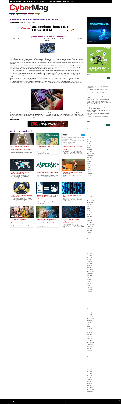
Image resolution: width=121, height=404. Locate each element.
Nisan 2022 (89, 289)
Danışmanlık (42, 1)
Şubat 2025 (89, 356)
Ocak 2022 (89, 283)
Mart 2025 (89, 358)
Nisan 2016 (89, 147)
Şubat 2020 (89, 238)
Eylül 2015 (89, 133)
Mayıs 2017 (89, 173)
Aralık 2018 (89, 210)
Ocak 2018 (89, 189)
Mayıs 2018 (89, 196)
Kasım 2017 (90, 185)
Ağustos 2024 (90, 344)
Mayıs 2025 (89, 362)
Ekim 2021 (89, 277)
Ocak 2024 (89, 330)
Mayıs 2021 (89, 267)
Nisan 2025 (89, 360)
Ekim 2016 (89, 159)
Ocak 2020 (89, 236)
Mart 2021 (89, 263)
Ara (108, 78)
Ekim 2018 (89, 206)
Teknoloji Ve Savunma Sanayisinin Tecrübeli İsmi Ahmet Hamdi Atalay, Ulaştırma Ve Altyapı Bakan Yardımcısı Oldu (98, 86)
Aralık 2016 (89, 163)
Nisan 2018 (89, 194)
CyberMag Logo (71, 1)
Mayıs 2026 (89, 385)
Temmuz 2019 (90, 224)
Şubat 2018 (89, 191)
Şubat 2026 (89, 379)
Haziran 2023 (90, 316)
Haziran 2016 (90, 151)
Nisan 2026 (89, 383)
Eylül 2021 (89, 275)
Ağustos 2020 (90, 249)
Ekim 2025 (89, 371)
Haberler (18, 15)
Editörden (29, 1)
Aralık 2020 (89, 257)
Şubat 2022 (89, 285)
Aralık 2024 (89, 352)
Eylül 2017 (89, 181)
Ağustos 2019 (90, 226)
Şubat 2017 (89, 167)
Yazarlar (36, 1)
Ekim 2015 (89, 135)
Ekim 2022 (89, 301)
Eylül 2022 (89, 299)
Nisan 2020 (89, 242)
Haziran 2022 (90, 293)
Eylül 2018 (89, 204)
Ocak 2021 (89, 259)
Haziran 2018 (90, 198)
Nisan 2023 (89, 312)
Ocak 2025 (89, 354)
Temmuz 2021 (90, 271)
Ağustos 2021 (90, 273)
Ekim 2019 (89, 230)
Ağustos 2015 (90, 132)
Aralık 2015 (89, 139)
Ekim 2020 (89, 253)
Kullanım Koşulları (64, 403)
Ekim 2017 (89, 183)
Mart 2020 (89, 240)
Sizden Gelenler (57, 1)
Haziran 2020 (90, 246)
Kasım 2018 (90, 208)
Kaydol (108, 125)
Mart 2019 (89, 216)
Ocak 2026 (89, 377)
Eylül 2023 (89, 322)
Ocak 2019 (89, 212)
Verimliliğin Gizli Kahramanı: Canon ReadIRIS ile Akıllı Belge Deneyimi (98, 114)
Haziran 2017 (90, 175)
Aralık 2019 (89, 234)
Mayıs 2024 (89, 338)
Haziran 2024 (90, 340)
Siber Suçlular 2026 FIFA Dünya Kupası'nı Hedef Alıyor (97, 96)
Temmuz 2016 (90, 153)
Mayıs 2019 (89, 220)
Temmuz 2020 (90, 248)
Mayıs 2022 (89, 291)
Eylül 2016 (89, 157)
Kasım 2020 (90, 255)
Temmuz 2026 (90, 389)
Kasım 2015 (90, 137)
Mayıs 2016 (89, 149)
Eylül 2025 (89, 369)
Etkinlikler (24, 15)
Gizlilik (58, 403)
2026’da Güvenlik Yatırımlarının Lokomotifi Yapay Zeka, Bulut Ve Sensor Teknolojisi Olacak (98, 117)
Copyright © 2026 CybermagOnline (9, 401)
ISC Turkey (49, 1)
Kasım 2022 (90, 303)
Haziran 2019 (90, 222)
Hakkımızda (19, 1)
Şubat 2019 (89, 214)
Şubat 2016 (89, 143)
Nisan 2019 (89, 218)
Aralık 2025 (89, 375)
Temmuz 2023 (90, 318)
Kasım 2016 (90, 161)
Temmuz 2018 (90, 200)
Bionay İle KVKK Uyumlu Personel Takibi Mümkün (98, 99)
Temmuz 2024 (90, 342)
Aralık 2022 (89, 305)
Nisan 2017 (89, 171)
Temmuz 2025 (90, 366)
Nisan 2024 (89, 336)
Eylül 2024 (89, 346)
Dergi (24, 1)
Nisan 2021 (89, 265)
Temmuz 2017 (90, 177)
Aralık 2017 (89, 187)
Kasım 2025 (90, 373)
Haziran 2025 (90, 364)
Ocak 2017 (89, 165)
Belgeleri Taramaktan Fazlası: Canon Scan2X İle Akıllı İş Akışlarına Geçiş (98, 111)
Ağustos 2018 (90, 202)
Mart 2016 (89, 145)
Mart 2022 (89, 287)
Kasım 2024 (90, 350)
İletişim (64, 1)
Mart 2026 (89, 381)
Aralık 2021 (89, 281)
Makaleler (12, 15)
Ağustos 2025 (90, 367)
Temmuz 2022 (90, 295)
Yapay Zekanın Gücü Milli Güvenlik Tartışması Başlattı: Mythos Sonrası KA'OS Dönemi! (99, 107)
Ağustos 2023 (90, 320)
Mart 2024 (89, 334)
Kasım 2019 (90, 232)
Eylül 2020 (89, 251)
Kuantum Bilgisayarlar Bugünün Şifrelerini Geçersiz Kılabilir (98, 93)
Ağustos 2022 (90, 297)
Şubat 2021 (89, 261)
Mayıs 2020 (89, 244)
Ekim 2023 (89, 324)
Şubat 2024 (89, 332)
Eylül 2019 (89, 228)
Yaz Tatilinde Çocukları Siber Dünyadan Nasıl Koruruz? (97, 90)
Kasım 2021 (90, 279)
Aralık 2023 (89, 328)
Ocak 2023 (89, 307)
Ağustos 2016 (90, 155)
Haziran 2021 (90, 269)
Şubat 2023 (89, 308)
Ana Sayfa (12, 1)
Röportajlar (31, 15)
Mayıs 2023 (89, 314)
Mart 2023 (89, 310)
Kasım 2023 (90, 326)
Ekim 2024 (89, 348)
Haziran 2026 (90, 387)
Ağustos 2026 (90, 391)
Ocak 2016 (89, 141)
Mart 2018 (89, 192)
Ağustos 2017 (90, 179)
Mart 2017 (89, 169)
